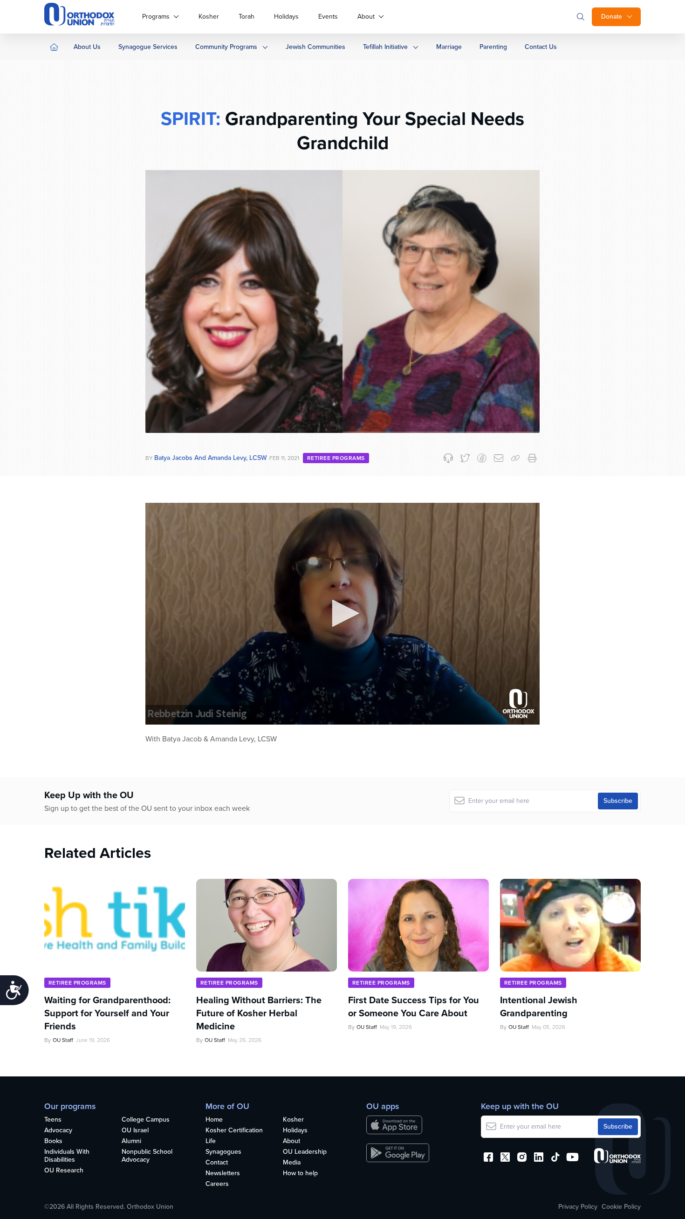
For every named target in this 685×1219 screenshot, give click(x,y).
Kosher (209, 16)
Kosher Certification (234, 1130)
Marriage (449, 47)
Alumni (131, 1141)
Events (328, 16)
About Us (87, 47)
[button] (342, 613)
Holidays (286, 16)
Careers (217, 1184)
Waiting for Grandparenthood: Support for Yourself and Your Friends (107, 1013)
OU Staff (63, 1040)
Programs (156, 16)
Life (211, 1141)
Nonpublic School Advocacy (147, 1156)
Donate (611, 16)
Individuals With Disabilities (66, 1156)
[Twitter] (465, 458)
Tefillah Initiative (385, 47)
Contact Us (541, 47)
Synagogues (223, 1152)
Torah (246, 16)
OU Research (63, 1170)
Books (53, 1141)
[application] (342, 614)
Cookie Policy (621, 1207)
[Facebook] (481, 458)
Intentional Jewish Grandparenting (538, 1006)
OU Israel (135, 1130)
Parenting (493, 47)
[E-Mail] (498, 458)
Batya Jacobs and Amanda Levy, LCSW (210, 458)
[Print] (532, 458)
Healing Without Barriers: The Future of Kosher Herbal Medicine (259, 1013)
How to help (300, 1173)
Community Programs (226, 47)
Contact (217, 1162)
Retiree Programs (336, 458)
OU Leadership (305, 1152)
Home (214, 1120)
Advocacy (58, 1130)
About (366, 16)
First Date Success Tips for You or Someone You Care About (413, 1006)
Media (292, 1162)
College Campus (146, 1120)
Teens (53, 1120)
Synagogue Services (148, 47)
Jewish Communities (315, 47)
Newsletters (223, 1173)
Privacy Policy (577, 1207)
